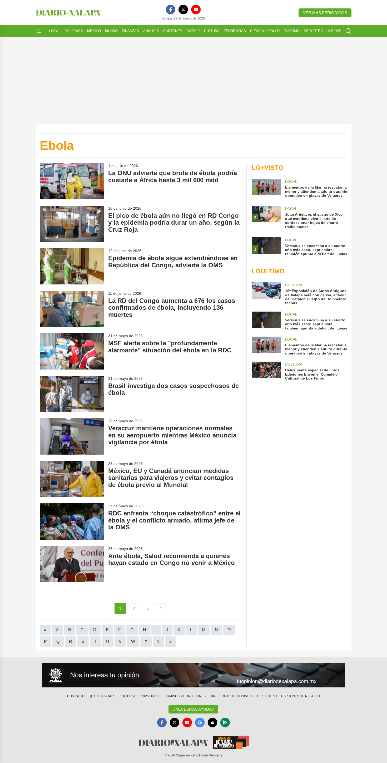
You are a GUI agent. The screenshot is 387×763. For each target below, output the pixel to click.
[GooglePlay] (225, 722)
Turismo (292, 31)
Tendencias (235, 31)
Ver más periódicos (325, 13)
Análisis (151, 31)
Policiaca (73, 31)
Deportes (313, 31)
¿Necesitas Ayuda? (193, 709)
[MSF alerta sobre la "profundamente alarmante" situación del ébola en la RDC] (72, 351)
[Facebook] (170, 9)
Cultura (212, 31)
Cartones (172, 31)
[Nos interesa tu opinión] (193, 675)
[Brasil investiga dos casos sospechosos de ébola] (72, 394)
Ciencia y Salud (265, 31)
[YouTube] (196, 9)
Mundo (111, 31)
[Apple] (212, 722)
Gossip (193, 31)
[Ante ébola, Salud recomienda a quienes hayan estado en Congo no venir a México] (72, 564)
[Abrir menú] (39, 31)
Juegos (334, 31)
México (94, 31)
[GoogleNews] (200, 722)
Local (54, 31)
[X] (183, 9)
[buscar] (348, 31)
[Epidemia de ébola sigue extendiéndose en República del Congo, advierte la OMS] (72, 266)
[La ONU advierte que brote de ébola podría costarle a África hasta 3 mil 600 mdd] (72, 181)
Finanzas (130, 31)
